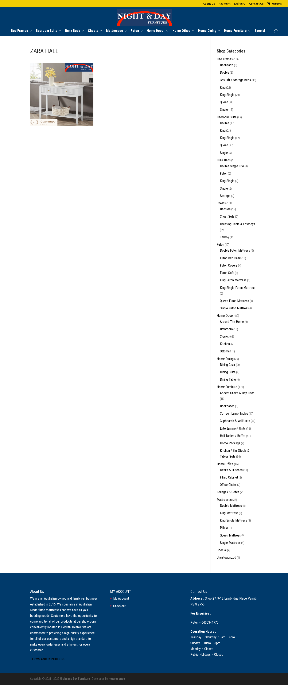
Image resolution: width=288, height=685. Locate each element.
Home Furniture (235, 31)
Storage (225, 196)
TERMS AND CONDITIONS (47, 659)
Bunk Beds (72, 31)
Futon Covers (228, 265)
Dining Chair (227, 365)
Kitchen (225, 344)
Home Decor (156, 31)
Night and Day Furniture (75, 678)
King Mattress (229, 513)
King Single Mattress (233, 520)
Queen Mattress (230, 535)
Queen (224, 102)
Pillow (224, 528)
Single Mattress (230, 543)
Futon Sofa (227, 273)
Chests (93, 31)
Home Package (230, 443)
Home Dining (207, 31)
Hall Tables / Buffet (232, 436)
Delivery (239, 3)
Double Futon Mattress (235, 250)
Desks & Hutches (231, 470)
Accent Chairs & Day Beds (237, 393)
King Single (227, 95)
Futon (135, 31)
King (223, 87)
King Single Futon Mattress (237, 288)
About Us (209, 3)
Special (259, 31)
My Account (121, 598)
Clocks (224, 336)
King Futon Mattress (233, 280)
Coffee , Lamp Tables (234, 413)
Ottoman (225, 351)
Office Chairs (228, 485)
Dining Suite (228, 372)
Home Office (181, 31)
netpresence (117, 678)
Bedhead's (226, 65)
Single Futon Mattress (234, 308)
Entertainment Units (233, 428)
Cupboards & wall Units (235, 421)
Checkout (119, 606)
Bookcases (227, 406)
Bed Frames (19, 31)
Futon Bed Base (230, 258)
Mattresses (114, 31)
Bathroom (226, 329)
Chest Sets (227, 216)
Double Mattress (231, 506)
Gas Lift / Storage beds (235, 80)
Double (224, 72)
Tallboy (224, 237)
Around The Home (232, 322)
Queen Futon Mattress (234, 301)
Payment (224, 3)
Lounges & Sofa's (228, 492)
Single (224, 110)
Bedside (225, 209)
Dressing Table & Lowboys (237, 224)
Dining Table (228, 380)
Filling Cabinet (229, 477)
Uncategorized (226, 558)
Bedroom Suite (46, 31)
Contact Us (256, 3)
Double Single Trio (232, 166)
